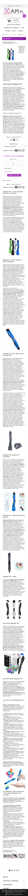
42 (19, 150)
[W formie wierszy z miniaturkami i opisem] (14, 140)
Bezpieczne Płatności (14, 24)
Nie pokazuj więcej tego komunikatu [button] (15, 894)
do (13, 163)
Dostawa (7, 31)
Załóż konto (17, 6)
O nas (22, 27)
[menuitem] (14, 24)
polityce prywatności (17, 892)
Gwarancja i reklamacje (11, 27)
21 (16, 150)
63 (23, 150)
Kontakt (20, 31)
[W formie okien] (11, 140)
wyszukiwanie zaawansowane (14, 18)
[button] (14, 168)
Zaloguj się (10, 6)
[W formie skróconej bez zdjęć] (17, 140)
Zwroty (14, 31)
